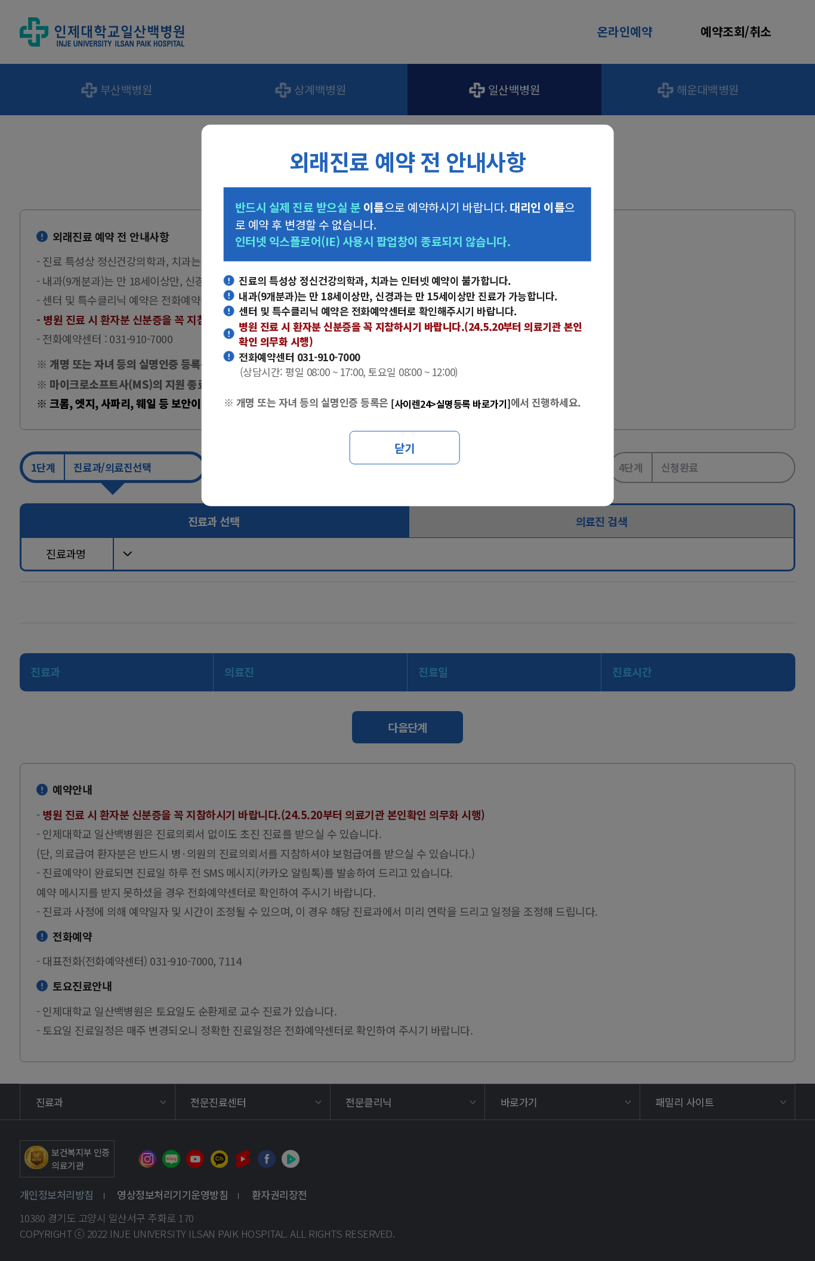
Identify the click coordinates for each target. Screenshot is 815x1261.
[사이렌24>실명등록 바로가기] (450, 403)
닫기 (404, 447)
